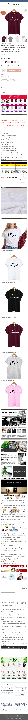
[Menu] (2, 4)
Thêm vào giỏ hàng (14, 70)
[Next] (25, 22)
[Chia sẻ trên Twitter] (7, 80)
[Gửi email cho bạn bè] (9, 80)
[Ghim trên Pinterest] (11, 80)
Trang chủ (3, 43)
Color (2, 61)
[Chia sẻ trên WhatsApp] (2, 80)
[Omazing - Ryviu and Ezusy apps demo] (14, 4)
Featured (10, 43)
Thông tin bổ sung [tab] (5, 90)
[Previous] (3, 22)
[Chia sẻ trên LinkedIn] (14, 80)
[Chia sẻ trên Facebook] (4, 80)
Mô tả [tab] (2, 87)
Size (2, 65)
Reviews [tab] (3, 92)
